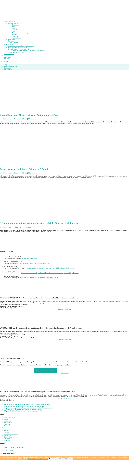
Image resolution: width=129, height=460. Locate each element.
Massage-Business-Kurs (29, 258)
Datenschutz (65, 373)
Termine (14, 34)
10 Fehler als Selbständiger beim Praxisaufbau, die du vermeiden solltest (27, 404)
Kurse (6, 419)
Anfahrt (6, 432)
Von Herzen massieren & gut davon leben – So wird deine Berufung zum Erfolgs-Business (50, 273)
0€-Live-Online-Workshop (16, 52)
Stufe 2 (14, 28)
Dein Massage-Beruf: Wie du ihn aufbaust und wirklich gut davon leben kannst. (50, 268)
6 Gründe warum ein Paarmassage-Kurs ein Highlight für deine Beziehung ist (39, 223)
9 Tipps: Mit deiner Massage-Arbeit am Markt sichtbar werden (23, 411)
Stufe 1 (14, 26)
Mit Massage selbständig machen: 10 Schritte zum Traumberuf (24, 406)
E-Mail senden (8, 450)
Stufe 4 (14, 31)
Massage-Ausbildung (10, 66)
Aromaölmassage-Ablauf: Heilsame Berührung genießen (29, 115)
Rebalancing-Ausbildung (20, 33)
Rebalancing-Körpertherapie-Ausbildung (21, 46)
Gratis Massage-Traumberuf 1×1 (18, 49)
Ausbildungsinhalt (13, 23)
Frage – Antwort (13, 42)
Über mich (7, 429)
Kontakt (6, 58)
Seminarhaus (16, 38)
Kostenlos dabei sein (64, 309)
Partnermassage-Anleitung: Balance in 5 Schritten (25, 169)
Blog (5, 64)
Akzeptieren (52, 459)
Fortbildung (15, 36)
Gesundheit (7, 68)
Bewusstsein (8, 69)
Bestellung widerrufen (11, 434)
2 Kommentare (33, 119)
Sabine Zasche (7, 119)
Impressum (7, 435)
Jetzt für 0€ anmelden (64, 398)
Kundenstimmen (9, 54)
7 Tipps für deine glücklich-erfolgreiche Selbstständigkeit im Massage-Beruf (28, 408)
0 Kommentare (33, 173)
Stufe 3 (14, 30)
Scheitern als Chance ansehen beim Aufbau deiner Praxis (22, 409)
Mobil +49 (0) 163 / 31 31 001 (13, 447)
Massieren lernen (9, 418)
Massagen (11, 39)
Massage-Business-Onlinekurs (18, 47)
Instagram (7, 440)
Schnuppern (12, 41)
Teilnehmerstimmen (10, 426)
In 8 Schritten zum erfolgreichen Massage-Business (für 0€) (27, 50)
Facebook (7, 438)
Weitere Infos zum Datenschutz (38, 459)
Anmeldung (15, 25)
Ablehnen (60, 459)
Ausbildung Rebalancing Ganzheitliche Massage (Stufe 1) (33, 263)
